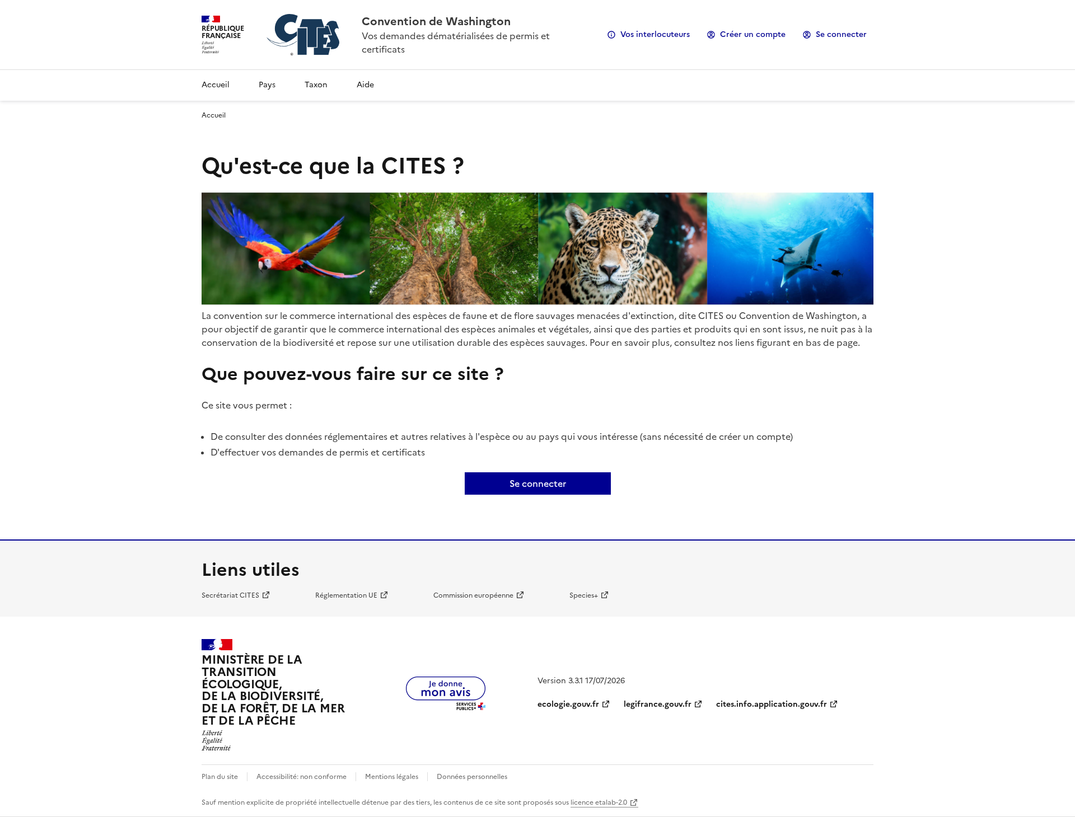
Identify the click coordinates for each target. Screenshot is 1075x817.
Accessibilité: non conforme (301, 777)
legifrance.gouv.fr (657, 704)
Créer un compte (753, 34)
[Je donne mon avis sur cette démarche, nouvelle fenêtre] (445, 706)
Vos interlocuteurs (655, 34)
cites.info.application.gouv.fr (771, 704)
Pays (267, 85)
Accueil (216, 85)
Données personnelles (472, 777)
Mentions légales (391, 777)
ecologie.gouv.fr (568, 704)
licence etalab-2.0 (599, 802)
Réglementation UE (346, 595)
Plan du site (220, 777)
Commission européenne (473, 595)
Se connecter (841, 34)
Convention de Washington (436, 21)
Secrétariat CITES (230, 595)
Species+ (583, 595)
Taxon (316, 85)
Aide (365, 85)
